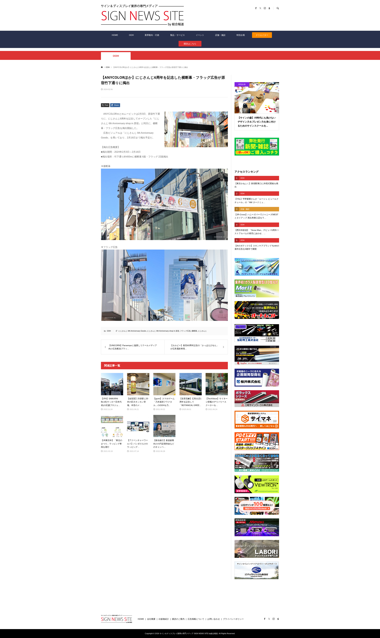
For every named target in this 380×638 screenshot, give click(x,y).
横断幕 (194, 331)
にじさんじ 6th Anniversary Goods (132, 331)
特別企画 (240, 35)
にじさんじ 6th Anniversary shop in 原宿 (163, 331)
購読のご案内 (178, 619)
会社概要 (151, 619)
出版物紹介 (164, 619)
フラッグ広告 (185, 331)
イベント (200, 35)
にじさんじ (202, 331)
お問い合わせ (213, 619)
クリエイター (262, 35)
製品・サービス (177, 35)
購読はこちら (190, 43)
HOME (115, 35)
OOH (131, 35)
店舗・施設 (220, 35)
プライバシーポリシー (233, 619)
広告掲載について (196, 619)
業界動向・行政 (152, 35)
